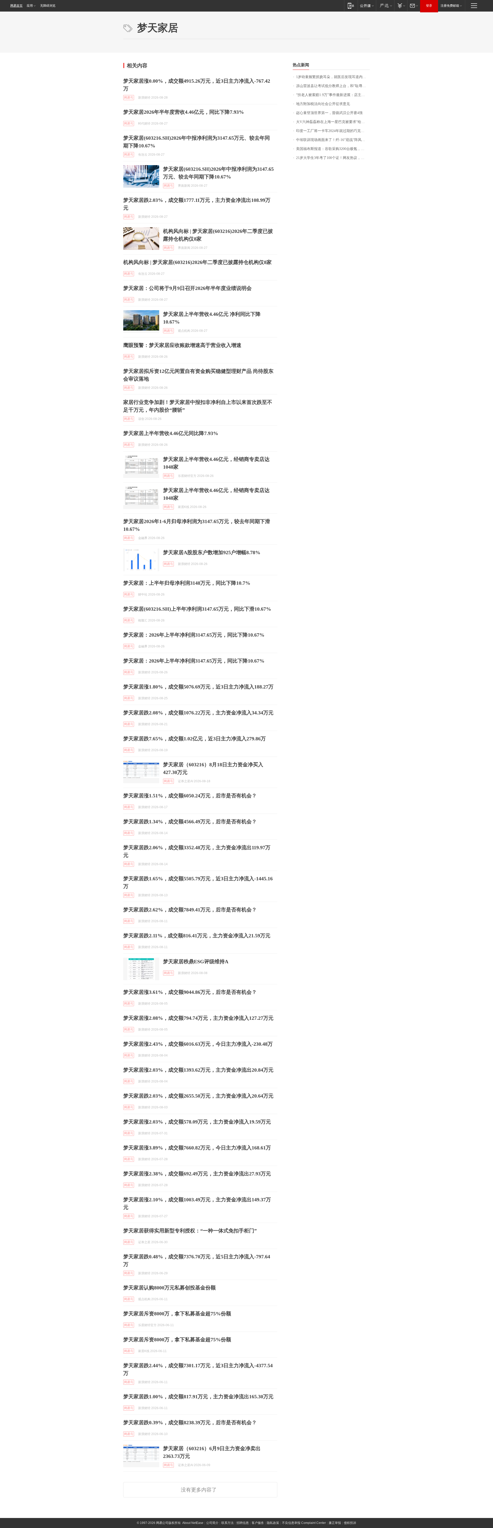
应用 (30, 5)
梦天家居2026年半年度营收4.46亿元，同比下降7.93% (183, 112)
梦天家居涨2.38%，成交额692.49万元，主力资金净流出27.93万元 (197, 1173)
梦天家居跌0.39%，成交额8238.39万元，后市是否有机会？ (190, 1422)
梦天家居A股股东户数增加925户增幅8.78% (211, 552)
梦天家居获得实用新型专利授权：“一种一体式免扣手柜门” (190, 1230)
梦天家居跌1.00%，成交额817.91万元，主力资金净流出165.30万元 (198, 1396)
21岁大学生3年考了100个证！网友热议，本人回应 (333, 158)
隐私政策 (273, 1523)
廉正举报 (335, 1523)
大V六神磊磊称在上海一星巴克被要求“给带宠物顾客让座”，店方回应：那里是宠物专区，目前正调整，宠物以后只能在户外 (333, 122)
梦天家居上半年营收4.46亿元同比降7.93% (170, 433)
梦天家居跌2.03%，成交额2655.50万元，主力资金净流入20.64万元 (198, 1096)
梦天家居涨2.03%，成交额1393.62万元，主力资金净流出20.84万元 (198, 1070)
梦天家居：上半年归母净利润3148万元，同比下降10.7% (186, 583)
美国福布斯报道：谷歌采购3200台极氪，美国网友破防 (333, 149)
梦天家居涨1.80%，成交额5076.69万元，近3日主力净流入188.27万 (198, 687)
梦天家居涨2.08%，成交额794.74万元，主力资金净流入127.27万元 (198, 1018)
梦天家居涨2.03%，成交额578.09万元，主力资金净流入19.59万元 (197, 1122)
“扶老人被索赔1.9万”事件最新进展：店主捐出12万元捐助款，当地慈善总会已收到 (333, 95)
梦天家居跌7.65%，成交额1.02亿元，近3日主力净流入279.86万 (194, 738)
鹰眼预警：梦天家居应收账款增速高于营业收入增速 (182, 345)
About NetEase (192, 1523)
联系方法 (227, 1523)
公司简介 (212, 1523)
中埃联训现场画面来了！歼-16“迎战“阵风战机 (332, 140)
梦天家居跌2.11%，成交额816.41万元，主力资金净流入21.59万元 (196, 935)
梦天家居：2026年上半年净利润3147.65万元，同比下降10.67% (193, 635)
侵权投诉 (350, 1523)
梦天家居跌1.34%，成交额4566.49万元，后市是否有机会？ (190, 821)
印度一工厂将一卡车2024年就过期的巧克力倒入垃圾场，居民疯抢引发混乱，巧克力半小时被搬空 (333, 131)
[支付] (400, 5)
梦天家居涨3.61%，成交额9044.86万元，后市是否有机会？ (190, 992)
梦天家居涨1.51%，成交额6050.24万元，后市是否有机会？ (190, 795)
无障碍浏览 (47, 5)
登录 (429, 5)
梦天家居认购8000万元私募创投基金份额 (169, 1287)
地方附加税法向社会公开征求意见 (323, 104)
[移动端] (351, 5)
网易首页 (16, 5)
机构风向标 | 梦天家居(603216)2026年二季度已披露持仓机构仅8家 (197, 262)
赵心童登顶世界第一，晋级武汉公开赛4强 (329, 113)
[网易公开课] (367, 5)
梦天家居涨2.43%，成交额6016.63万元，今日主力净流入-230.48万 (198, 1044)
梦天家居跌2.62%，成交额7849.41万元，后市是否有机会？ (190, 909)
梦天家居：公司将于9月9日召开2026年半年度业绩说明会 (187, 288)
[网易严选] (385, 5)
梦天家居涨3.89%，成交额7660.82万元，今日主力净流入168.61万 (197, 1147)
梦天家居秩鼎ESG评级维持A (195, 961)
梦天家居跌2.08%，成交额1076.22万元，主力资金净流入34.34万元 (198, 712)
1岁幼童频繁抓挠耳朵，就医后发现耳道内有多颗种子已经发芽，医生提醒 (333, 77)
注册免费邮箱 (450, 5)
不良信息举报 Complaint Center (304, 1523)
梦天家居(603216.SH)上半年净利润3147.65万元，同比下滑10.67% (197, 609)
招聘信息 (242, 1523)
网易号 (128, 97)
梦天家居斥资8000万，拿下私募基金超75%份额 (177, 1313)
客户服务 (258, 1523)
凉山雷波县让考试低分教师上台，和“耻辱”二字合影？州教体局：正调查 (333, 86)
